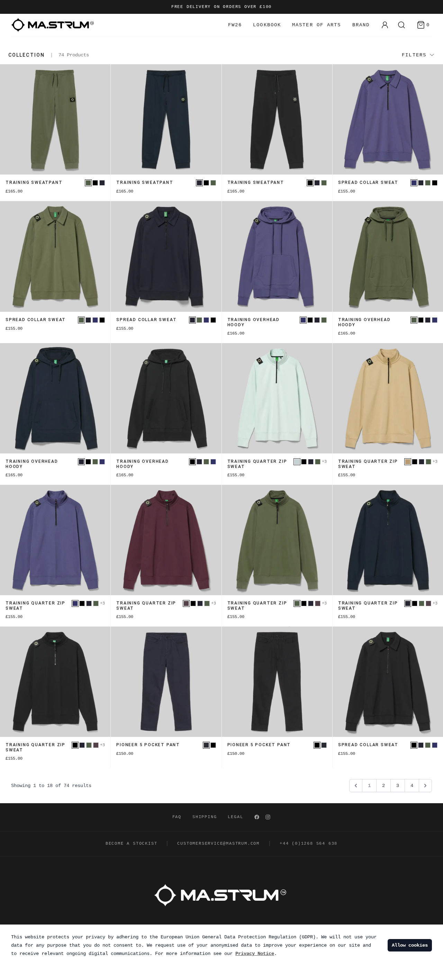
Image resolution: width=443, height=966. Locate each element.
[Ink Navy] (102, 183)
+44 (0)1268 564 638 (308, 843)
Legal (235, 817)
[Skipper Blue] (414, 183)
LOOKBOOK (267, 25)
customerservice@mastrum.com (218, 843)
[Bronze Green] (88, 183)
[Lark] (407, 462)
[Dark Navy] (206, 745)
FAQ (176, 817)
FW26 (235, 25)
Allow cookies (410, 945)
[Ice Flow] (297, 462)
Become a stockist (131, 843)
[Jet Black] (95, 183)
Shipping (204, 817)
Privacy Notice (254, 953)
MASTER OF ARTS (316, 25)
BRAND (361, 25)
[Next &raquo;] (425, 785)
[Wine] (186, 603)
